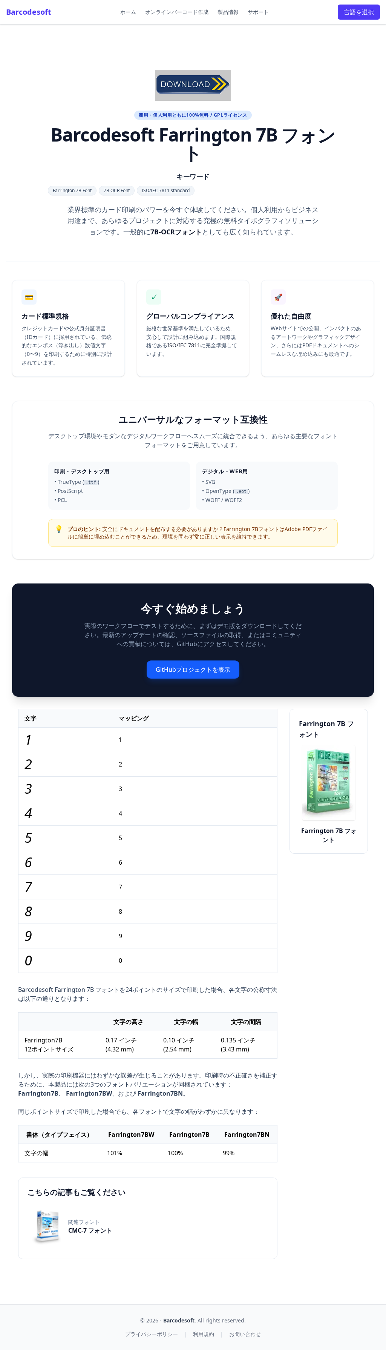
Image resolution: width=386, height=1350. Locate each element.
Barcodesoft (28, 12)
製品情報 (228, 11)
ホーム (128, 11)
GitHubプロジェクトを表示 (193, 669)
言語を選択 (359, 12)
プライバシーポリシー (151, 1334)
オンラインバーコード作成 (176, 11)
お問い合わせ (245, 1334)
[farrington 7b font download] (193, 85)
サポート (258, 11)
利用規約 (203, 1334)
